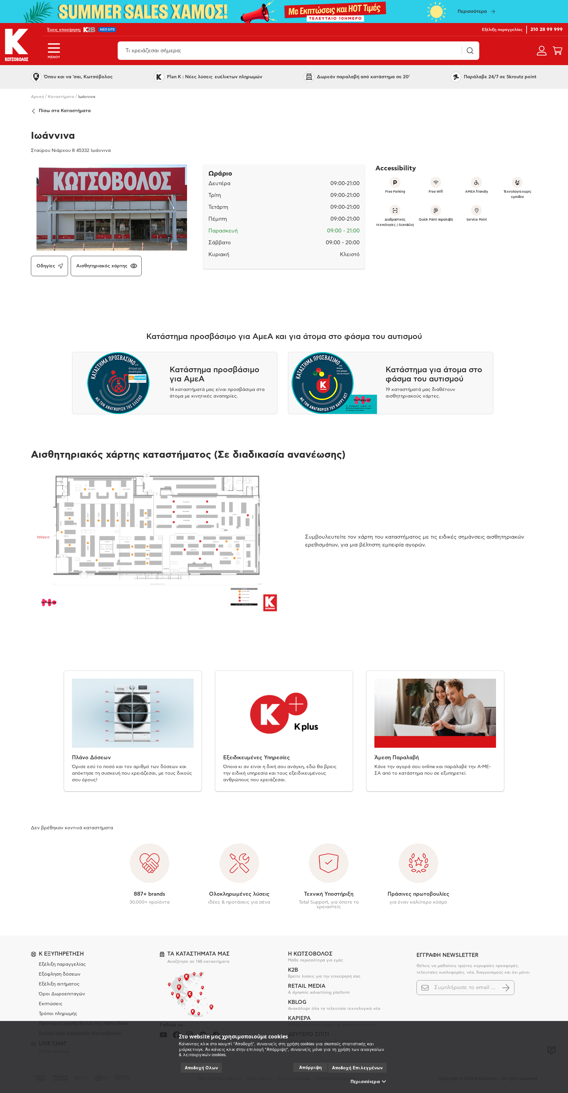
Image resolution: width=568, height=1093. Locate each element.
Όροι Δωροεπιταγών (62, 994)
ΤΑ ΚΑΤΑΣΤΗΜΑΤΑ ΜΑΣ (198, 954)
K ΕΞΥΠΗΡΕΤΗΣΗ (61, 954)
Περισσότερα (365, 1081)
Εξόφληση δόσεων (60, 974)
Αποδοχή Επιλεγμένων (357, 1068)
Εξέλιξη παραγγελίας (62, 964)
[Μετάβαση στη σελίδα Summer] (284, 11)
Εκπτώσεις (50, 1004)
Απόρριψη (310, 1067)
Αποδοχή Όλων (201, 1068)
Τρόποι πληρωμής (58, 1013)
